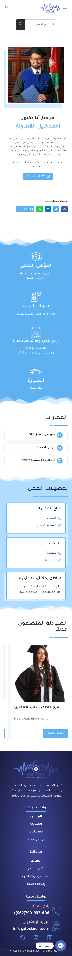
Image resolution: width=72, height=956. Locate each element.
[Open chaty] (60, 945)
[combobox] (40, 24)
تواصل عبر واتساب (35, 176)
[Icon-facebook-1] (49, 938)
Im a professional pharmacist (25, 719)
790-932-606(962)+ (31, 913)
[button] (64, 209)
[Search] (20, 24)
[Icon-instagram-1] (36, 938)
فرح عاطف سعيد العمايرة (30, 708)
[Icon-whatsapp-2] (22, 938)
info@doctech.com (31, 929)
